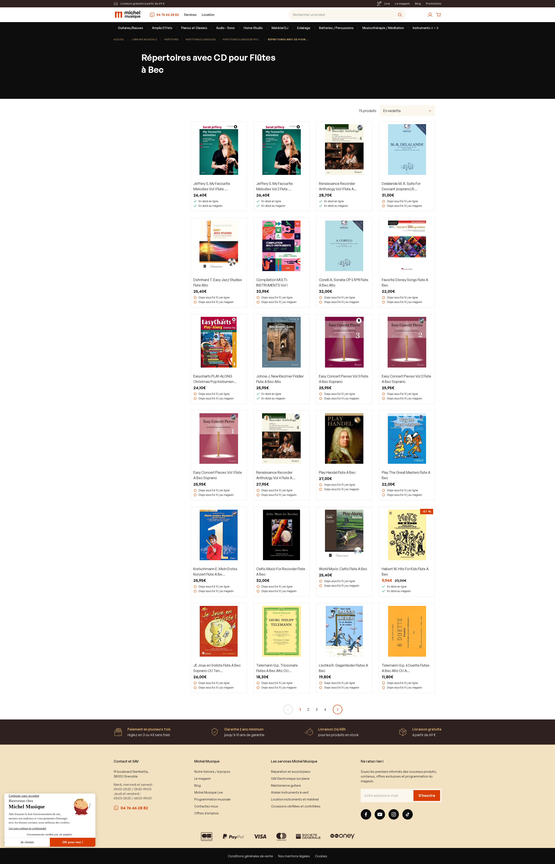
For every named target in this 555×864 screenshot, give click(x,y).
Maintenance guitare (286, 785)
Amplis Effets (162, 28)
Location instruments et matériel (295, 799)
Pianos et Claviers (194, 28)
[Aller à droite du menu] (434, 28)
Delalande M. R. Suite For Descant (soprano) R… (401, 186)
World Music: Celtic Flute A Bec (343, 569)
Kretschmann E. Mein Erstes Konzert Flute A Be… (215, 571)
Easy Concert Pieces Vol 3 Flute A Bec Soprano (343, 379)
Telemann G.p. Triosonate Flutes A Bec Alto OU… (277, 668)
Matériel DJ (280, 28)
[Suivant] (337, 709)
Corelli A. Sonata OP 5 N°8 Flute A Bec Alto (343, 282)
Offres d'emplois (206, 813)
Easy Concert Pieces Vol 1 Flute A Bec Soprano (217, 475)
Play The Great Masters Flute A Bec (406, 475)
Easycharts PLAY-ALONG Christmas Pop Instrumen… (215, 379)
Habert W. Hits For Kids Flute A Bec (405, 571)
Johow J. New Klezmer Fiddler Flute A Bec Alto (280, 379)
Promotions (433, 3)
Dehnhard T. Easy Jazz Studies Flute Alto (217, 282)
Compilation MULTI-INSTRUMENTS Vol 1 (272, 282)
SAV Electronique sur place (290, 778)
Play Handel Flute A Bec (337, 472)
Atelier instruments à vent (290, 792)
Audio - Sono (225, 28)
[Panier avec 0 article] (438, 14)
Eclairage (303, 28)
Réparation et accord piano (290, 771)
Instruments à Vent (427, 28)
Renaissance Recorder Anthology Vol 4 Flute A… (275, 475)
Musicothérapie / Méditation (383, 28)
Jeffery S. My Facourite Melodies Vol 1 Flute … (211, 186)
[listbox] (407, 110)
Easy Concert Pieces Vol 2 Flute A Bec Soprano (406, 379)
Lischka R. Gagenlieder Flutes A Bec (343, 668)
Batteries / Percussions (336, 28)
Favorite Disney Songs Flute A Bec (405, 282)
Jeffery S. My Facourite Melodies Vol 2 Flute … (274, 186)
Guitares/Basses (130, 28)
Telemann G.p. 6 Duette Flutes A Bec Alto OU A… (405, 668)
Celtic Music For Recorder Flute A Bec (280, 571)
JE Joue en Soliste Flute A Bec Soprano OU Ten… (217, 668)
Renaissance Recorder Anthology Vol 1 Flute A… (338, 186)
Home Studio (253, 28)
